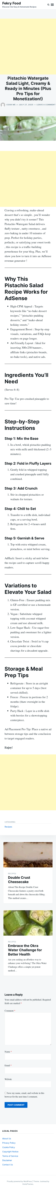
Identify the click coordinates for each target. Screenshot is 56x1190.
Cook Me (11, 105)
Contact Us (7, 1164)
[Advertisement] (28, 46)
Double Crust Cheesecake (19, 879)
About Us (6, 1138)
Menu (52, 4)
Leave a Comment (46, 105)
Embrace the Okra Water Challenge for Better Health (25, 950)
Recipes (8, 826)
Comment (10, 1010)
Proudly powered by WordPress (19, 1181)
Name (8, 1051)
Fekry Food (11, 3)
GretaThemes (27, 1184)
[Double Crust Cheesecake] (28, 854)
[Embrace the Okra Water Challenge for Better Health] (28, 923)
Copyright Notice (10, 1151)
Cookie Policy (8, 1147)
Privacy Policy (9, 1143)
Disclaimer (7, 1160)
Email (8, 1065)
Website (8, 1079)
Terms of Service (10, 1156)
